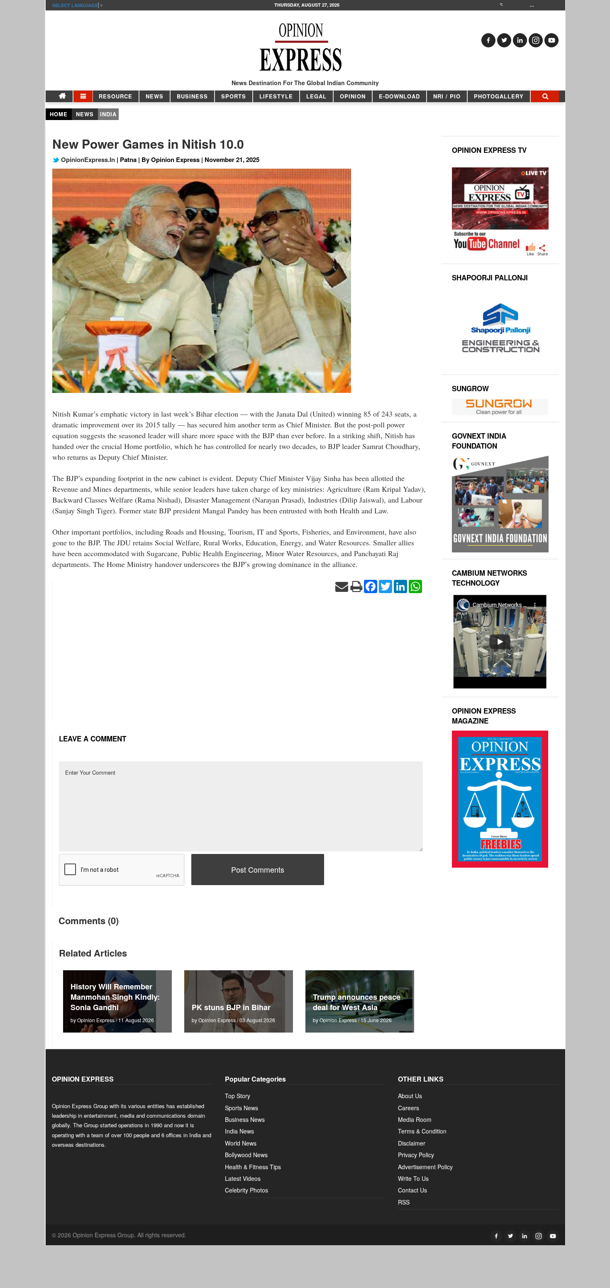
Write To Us (413, 1178)
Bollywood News (246, 1155)
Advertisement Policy (425, 1167)
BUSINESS (192, 96)
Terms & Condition (422, 1131)
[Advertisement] (241, 663)
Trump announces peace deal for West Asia (356, 1002)
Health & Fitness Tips (253, 1167)
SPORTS (233, 96)
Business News (245, 1119)
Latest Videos (243, 1178)
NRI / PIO (447, 96)
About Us (410, 1096)
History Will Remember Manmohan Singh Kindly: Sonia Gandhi (115, 997)
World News (240, 1143)
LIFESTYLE (276, 96)
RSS (404, 1202)
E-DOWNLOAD (399, 96)
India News (239, 1131)
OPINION (353, 96)
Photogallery (499, 96)
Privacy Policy (416, 1155)
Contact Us (412, 1190)
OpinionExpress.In (87, 159)
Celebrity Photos (246, 1190)
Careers (408, 1108)
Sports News (241, 1108)
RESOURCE (115, 96)
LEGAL (316, 96)
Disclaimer (411, 1143)
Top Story (237, 1096)
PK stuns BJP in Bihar (231, 1007)
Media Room (415, 1119)
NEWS (154, 96)
